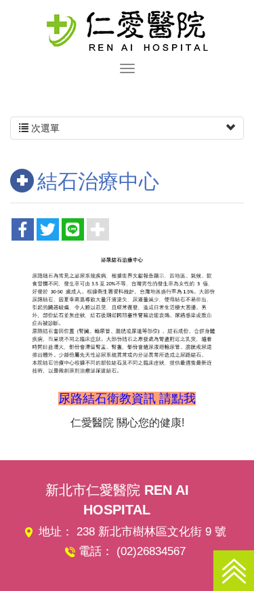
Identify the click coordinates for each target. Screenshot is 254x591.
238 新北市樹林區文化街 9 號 (151, 531)
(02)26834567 (151, 551)
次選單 (44, 128)
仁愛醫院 (127, 30)
